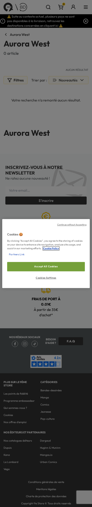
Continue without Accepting (71, 224)
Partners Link (16, 254)
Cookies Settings (46, 277)
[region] (46, 253)
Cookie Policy (51, 248)
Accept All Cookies (46, 266)
